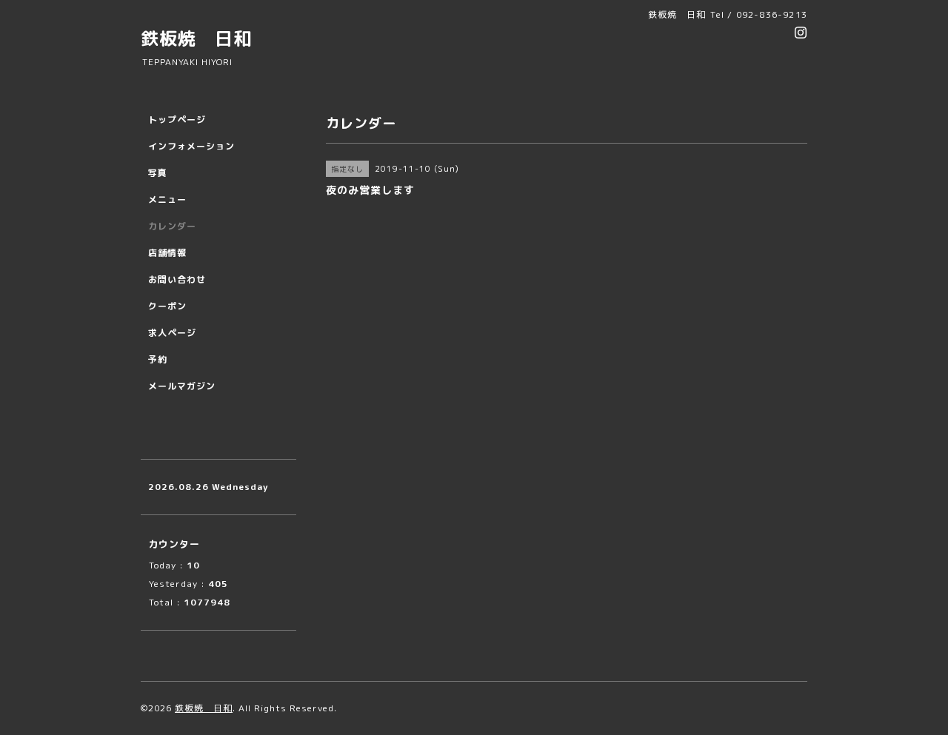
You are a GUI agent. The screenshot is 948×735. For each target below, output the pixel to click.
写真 (157, 173)
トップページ (177, 119)
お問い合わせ (177, 279)
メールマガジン (182, 386)
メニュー (167, 199)
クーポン (167, 306)
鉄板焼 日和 (196, 38)
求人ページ (172, 332)
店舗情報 (167, 252)
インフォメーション (191, 146)
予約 (157, 359)
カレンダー (172, 226)
